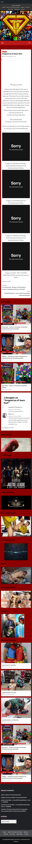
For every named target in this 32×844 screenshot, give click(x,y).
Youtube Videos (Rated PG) (19, 323)
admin (4, 56)
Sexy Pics (5, 716)
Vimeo (22, 168)
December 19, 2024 (10, 694)
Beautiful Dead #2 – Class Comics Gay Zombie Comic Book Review (17, 293)
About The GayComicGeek (12, 7)
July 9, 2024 (9, 389)
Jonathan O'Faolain (13, 407)
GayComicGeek (13, 168)
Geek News (17, 9)
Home (3, 7)
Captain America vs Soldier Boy (10, 720)
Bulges (4, 661)
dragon (9, 281)
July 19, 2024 (9, 330)
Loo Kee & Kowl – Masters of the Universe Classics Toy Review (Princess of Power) (14, 287)
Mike (9, 414)
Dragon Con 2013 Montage (14, 200)
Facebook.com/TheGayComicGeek (16, 122)
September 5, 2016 (12, 56)
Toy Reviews (10, 323)
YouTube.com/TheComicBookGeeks (17, 128)
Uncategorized (6, 688)
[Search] (29, 42)
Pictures (27, 7)
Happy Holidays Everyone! (9, 692)
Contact (23, 9)
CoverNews (23, 839)
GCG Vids (10, 9)
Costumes (9, 661)
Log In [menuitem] (2, 1)
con (6, 281)
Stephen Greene (5, 797)
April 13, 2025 (9, 667)
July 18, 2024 (9, 360)
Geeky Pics (15, 661)
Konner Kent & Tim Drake (9, 665)
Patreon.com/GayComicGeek (16, 115)
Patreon (22, 7)
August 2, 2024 (9, 721)
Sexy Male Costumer (21, 714)
